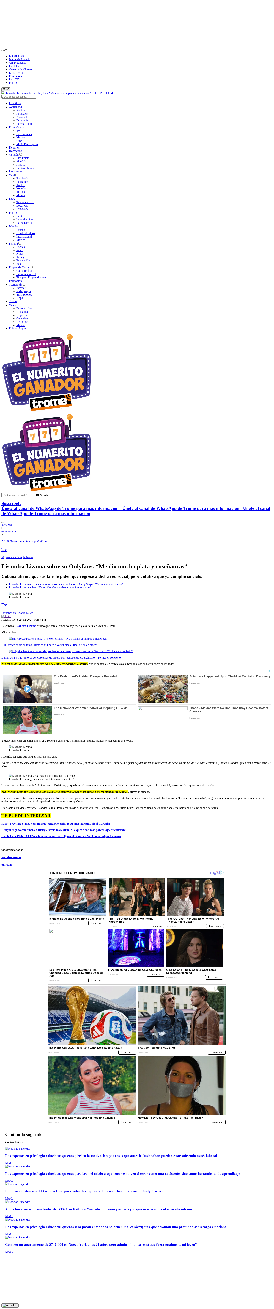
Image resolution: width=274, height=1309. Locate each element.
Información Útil (26, 274)
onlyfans (6, 864)
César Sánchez (17, 62)
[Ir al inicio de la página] (10, 1305)
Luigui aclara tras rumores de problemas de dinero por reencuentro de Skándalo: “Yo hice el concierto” (61, 657)
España (20, 229)
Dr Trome (22, 321)
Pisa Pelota (15, 76)
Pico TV (14, 79)
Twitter (20, 185)
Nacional (21, 117)
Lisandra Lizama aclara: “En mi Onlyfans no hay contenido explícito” (50, 587)
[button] (42, 495)
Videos (13, 305)
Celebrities (22, 318)
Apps (19, 298)
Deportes (14, 147)
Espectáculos (16, 127)
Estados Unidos (25, 233)
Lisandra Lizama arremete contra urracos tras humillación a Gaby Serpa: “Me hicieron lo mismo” (66, 584)
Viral (12, 175)
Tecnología (15, 284)
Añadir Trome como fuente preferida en (24, 541)
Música (20, 137)
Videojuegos (23, 291)
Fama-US (22, 209)
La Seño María (25, 168)
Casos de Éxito (25, 270)
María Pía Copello (19, 59)
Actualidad (15, 107)
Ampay (20, 164)
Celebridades (24, 134)
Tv (18, 130)
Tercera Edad (24, 260)
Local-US (22, 205)
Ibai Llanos (15, 66)
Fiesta (19, 216)
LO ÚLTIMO (17, 56)
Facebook (22, 178)
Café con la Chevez (20, 69)
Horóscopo (15, 150)
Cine (19, 140)
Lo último (15, 103)
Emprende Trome (19, 267)
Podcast (13, 82)
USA (12, 198)
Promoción (15, 280)
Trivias (13, 301)
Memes (20, 195)
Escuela (21, 247)
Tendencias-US (25, 202)
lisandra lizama (11, 857)
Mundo (13, 226)
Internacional (24, 123)
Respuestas (15, 171)
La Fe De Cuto (25, 222)
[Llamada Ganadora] (46, 411)
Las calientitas (24, 219)
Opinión (14, 154)
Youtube (21, 188)
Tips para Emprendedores (31, 277)
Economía (22, 120)
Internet (20, 287)
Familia (13, 243)
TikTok (20, 191)
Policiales (22, 113)
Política (20, 110)
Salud (19, 250)
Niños (19, 253)
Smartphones (24, 294)
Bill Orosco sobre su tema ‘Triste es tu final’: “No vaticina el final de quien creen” (49, 644)
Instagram (22, 181)
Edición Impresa (18, 328)
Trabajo (20, 257)
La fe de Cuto (17, 72)
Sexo (19, 263)
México (20, 239)
